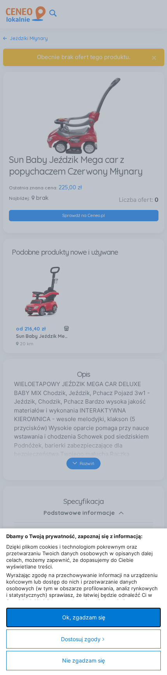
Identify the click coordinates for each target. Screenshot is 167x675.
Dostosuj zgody (81, 639)
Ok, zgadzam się (83, 617)
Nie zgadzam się (83, 660)
